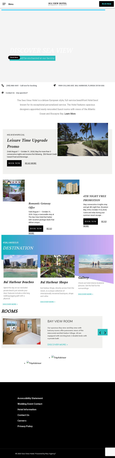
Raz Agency (50, 454)
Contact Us (23, 415)
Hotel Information (27, 409)
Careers (22, 420)
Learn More (70, 113)
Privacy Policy (25, 426)
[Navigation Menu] (4, 3)
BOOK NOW (14, 163)
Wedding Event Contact (30, 404)
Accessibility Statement (30, 398)
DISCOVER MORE (58, 344)
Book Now (106, 4)
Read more (30, 163)
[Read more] (21, 331)
